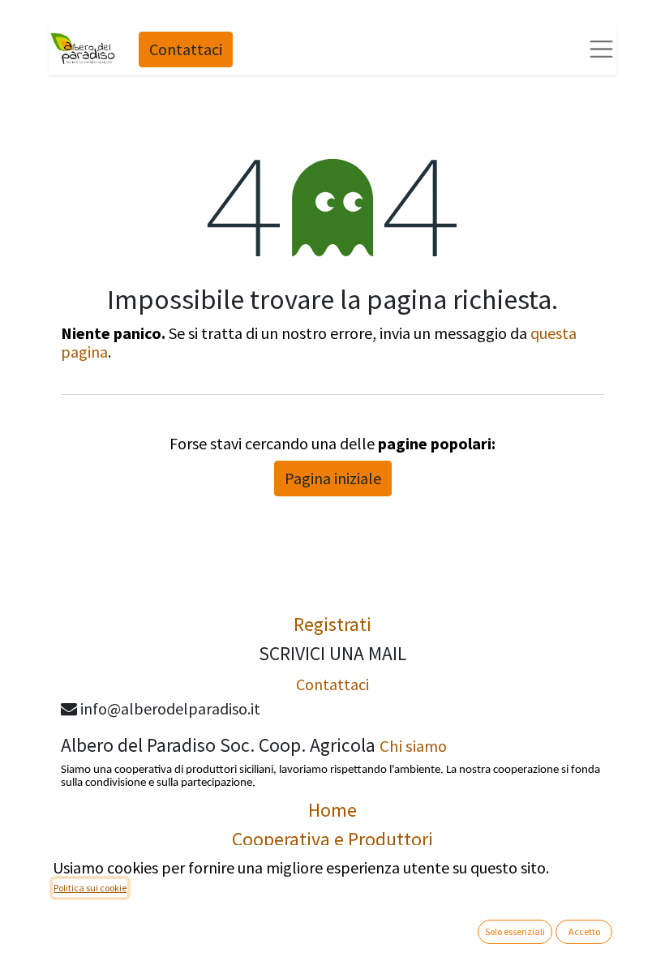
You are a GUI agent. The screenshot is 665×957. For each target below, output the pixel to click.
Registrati (332, 624)
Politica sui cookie (90, 888)
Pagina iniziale (333, 478)
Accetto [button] (584, 931)
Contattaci (185, 49)
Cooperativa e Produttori (332, 839)
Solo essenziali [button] (515, 931)
